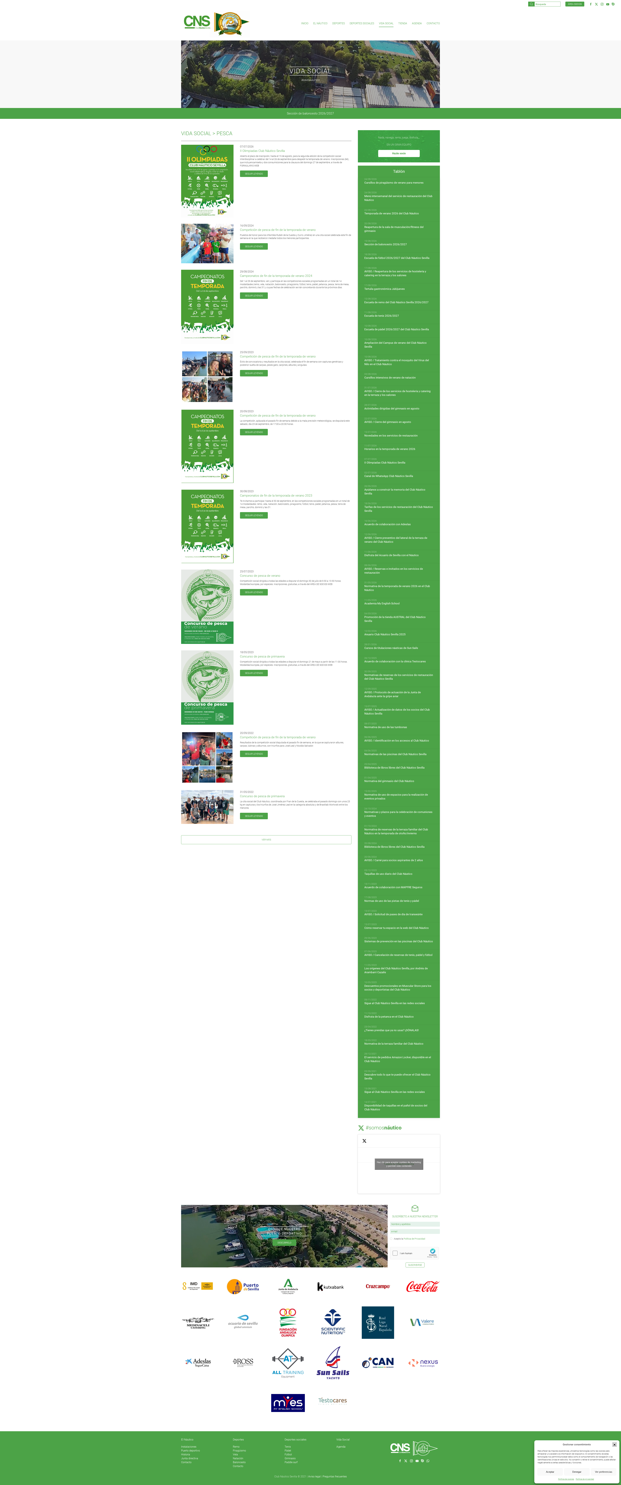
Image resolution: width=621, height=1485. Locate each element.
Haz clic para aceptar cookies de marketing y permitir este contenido (399, 1164)
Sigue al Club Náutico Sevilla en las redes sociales (394, 1003)
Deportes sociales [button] (362, 23)
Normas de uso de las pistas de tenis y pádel (391, 900)
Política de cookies (566, 1479)
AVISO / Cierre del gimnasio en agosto (387, 422)
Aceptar (550, 1471)
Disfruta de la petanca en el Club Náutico (389, 1016)
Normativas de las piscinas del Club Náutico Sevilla (395, 754)
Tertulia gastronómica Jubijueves (384, 288)
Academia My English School (382, 603)
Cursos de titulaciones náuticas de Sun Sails (391, 648)
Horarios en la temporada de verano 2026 (389, 449)
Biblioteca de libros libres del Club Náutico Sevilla (394, 767)
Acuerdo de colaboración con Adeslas (387, 524)
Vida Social (343, 1439)
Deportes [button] (338, 23)
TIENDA (402, 23)
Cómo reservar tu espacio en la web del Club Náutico (396, 928)
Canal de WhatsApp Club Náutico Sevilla (388, 476)
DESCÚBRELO (284, 1242)
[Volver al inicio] (216, 23)
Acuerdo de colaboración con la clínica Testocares (395, 661)
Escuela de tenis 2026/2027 (310, 113)
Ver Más (266, 839)
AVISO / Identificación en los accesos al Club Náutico (396, 740)
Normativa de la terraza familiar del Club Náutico (393, 1043)
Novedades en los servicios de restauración (391, 435)
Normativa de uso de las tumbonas (385, 727)
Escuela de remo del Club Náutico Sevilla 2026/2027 (396, 302)
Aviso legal (314, 1476)
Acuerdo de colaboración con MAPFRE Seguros (393, 887)
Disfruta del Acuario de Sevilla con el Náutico (391, 555)
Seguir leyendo (254, 173)
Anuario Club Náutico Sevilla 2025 (385, 634)
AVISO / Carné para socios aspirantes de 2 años (393, 860)
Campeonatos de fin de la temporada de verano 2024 (276, 276)
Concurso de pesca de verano (260, 576)
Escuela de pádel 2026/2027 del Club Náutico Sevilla (396, 329)
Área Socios (575, 4)
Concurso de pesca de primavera (262, 656)
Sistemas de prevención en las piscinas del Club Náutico (398, 941)
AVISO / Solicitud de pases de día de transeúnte (393, 914)
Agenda (417, 23)
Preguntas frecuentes (335, 1476)
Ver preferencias (603, 1471)
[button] (614, 1444)
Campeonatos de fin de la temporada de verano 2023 (276, 495)
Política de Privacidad (414, 1238)
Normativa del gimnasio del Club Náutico (389, 781)
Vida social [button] (386, 23)
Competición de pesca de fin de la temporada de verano (278, 230)
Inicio (304, 23)
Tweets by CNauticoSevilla (399, 1164)
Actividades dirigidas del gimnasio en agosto (391, 408)
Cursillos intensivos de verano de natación (390, 377)
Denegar (576, 1471)
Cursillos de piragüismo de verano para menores (394, 182)
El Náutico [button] (320, 23)
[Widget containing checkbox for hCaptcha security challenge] (414, 1253)
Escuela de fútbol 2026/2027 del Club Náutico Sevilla (396, 258)
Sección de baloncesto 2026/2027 (385, 244)
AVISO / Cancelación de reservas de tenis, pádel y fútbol (398, 955)
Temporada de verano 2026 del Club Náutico (391, 213)
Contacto (433, 23)
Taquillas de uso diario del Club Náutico (388, 873)
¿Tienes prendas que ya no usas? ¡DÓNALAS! (391, 1030)
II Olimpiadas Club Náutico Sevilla (262, 151)
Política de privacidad (585, 1479)
